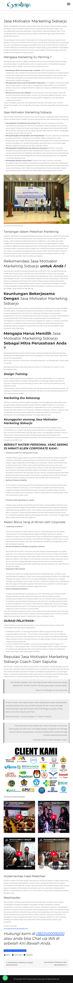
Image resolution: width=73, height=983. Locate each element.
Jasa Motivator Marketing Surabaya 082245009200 (19, 964)
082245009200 (50, 933)
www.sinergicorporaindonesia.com (16, 928)
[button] (5, 978)
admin (8, 955)
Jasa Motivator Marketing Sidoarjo (15, 950)
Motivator (29, 955)
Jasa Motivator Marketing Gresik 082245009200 (55, 963)
